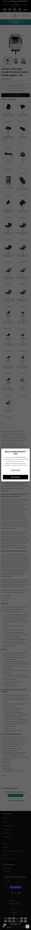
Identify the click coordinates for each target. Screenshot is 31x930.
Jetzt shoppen (15, 477)
